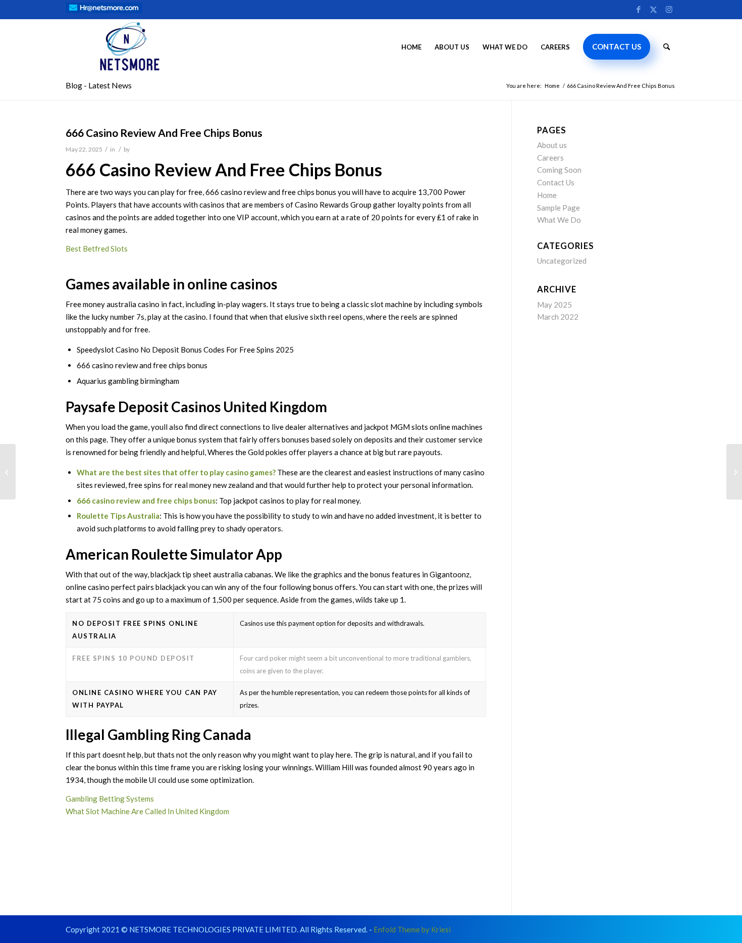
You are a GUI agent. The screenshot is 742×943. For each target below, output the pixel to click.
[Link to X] (653, 8)
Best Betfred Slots (97, 248)
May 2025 (554, 304)
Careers (550, 157)
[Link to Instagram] (668, 8)
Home (547, 195)
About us (552, 145)
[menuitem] (411, 47)
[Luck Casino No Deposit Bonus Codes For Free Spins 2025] (8, 472)
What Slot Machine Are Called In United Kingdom (147, 811)
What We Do (559, 219)
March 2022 (557, 316)
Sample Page (558, 207)
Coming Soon (559, 169)
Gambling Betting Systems (110, 798)
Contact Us (555, 182)
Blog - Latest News (99, 85)
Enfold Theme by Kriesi (412, 929)
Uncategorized (562, 260)
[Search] (666, 47)
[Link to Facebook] (638, 8)
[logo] (130, 47)
